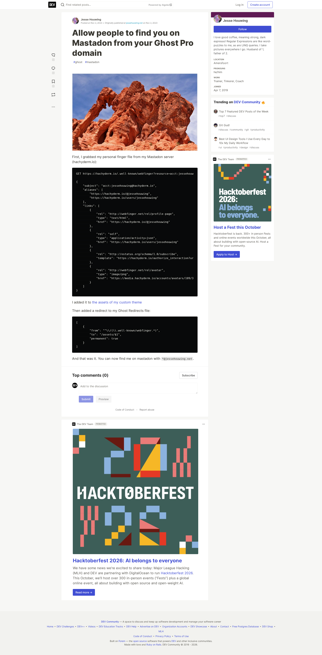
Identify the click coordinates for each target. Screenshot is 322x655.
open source (140, 641)
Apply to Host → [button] (226, 254)
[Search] (62, 5)
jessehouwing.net (134, 23)
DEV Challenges (65, 626)
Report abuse (147, 409)
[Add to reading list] (53, 83)
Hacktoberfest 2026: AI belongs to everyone (127, 560)
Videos (91, 626)
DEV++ (81, 626)
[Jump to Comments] (53, 70)
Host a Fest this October (237, 227)
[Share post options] (53, 107)
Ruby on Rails (153, 644)
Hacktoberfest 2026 (177, 573)
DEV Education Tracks (111, 626)
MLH (161, 631)
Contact (224, 626)
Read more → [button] (83, 592)
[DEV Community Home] (52, 4)
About (213, 626)
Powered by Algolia (159, 5)
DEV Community (247, 102)
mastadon (92, 62)
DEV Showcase (199, 626)
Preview (104, 399)
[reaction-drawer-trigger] (53, 56)
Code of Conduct (124, 409)
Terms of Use (181, 636)
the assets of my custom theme (117, 302)
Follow (242, 29)
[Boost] (53, 94)
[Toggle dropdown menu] (203, 424)
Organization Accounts (174, 626)
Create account (260, 4)
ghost (77, 62)
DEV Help (131, 626)
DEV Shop (267, 626)
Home (50, 626)
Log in (240, 4)
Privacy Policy (163, 636)
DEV (173, 641)
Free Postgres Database (245, 626)
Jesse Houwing (91, 19)
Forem (122, 641)
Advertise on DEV (149, 626)
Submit (86, 399)
